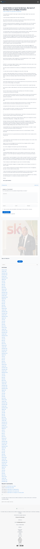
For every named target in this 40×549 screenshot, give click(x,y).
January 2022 (4, 346)
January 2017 (4, 439)
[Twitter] (19, 545)
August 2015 (4, 467)
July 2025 (3, 281)
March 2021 (4, 362)
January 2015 (4, 478)
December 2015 (4, 460)
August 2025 (4, 279)
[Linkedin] (22, 545)
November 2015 (4, 462)
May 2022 (3, 340)
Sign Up (20, 261)
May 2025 (3, 284)
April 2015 (3, 473)
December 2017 (4, 422)
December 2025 (4, 273)
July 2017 (3, 430)
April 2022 (3, 342)
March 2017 (4, 436)
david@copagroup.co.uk (21, 522)
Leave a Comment (6, 11)
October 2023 (4, 314)
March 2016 (4, 455)
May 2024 (3, 303)
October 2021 (4, 351)
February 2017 (4, 438)
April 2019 (3, 396)
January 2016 (4, 459)
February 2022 (4, 345)
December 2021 (4, 348)
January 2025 (4, 290)
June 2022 (3, 338)
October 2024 (4, 295)
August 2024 (4, 298)
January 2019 (4, 401)
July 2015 (3, 468)
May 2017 (3, 433)
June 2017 (3, 431)
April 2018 (3, 415)
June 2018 (3, 412)
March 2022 (4, 343)
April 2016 (3, 454)
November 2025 (4, 274)
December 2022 (4, 330)
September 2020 (5, 372)
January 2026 (4, 271)
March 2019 (4, 398)
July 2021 (3, 356)
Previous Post (4, 185)
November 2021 (4, 350)
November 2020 (4, 369)
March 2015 (4, 475)
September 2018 (4, 407)
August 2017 (4, 428)
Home (20, 537)
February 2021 (4, 364)
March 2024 (4, 306)
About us (20, 538)
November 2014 (4, 481)
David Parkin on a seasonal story (13, 489)
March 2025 (4, 287)
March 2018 (4, 417)
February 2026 (4, 269)
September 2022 (5, 335)
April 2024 (3, 305)
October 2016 (4, 444)
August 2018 (4, 409)
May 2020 (3, 377)
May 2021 (3, 359)
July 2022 (3, 337)
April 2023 (3, 324)
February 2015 (4, 476)
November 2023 (4, 313)
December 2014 (4, 479)
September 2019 (4, 388)
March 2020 (4, 380)
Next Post (36, 185)
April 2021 (3, 361)
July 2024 (3, 300)
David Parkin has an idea (11, 486)
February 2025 (4, 289)
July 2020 (3, 374)
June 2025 (3, 282)
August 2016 (4, 447)
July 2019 (3, 391)
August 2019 (4, 390)
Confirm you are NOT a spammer (9, 213)
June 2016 (3, 451)
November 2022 (4, 332)
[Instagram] (21, 545)
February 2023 (4, 327)
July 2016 (3, 449)
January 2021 (4, 366)
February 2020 (4, 382)
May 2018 (3, 414)
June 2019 (3, 393)
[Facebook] (17, 545)
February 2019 (4, 399)
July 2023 (3, 319)
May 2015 (3, 471)
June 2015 (3, 470)
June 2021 (3, 358)
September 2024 (5, 297)
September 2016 (4, 446)
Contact (20, 542)
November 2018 (4, 404)
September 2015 (4, 465)
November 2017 (4, 423)
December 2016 (4, 441)
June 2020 (3, 375)
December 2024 (4, 292)
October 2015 (4, 463)
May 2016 (3, 452)
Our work (20, 541)
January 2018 (4, 420)
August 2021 (4, 354)
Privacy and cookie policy (20, 517)
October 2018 (4, 406)
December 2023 (4, 311)
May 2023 (3, 322)
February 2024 (4, 308)
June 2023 (3, 321)
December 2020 (4, 367)
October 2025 (4, 276)
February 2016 (4, 457)
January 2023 (4, 329)
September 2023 (5, 316)
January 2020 (4, 383)
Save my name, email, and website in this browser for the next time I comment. (18, 209)
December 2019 (4, 385)
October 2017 (4, 425)
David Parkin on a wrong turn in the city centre (15, 492)
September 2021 (4, 353)
